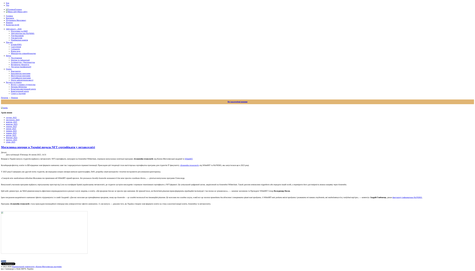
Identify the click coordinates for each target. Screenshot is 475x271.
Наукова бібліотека (19, 87)
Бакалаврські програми (20, 73)
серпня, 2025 (11, 126)
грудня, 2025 (11, 118)
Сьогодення (16, 47)
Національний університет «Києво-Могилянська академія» (37, 267)
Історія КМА (16, 44)
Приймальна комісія (19, 40)
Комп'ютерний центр (20, 91)
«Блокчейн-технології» (189, 165)
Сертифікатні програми (21, 78)
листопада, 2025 (13, 120)
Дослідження (16, 58)
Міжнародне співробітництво (23, 53)
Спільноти (15, 49)
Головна (9, 16)
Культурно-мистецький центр (23, 89)
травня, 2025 (11, 133)
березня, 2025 (11, 138)
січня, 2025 (10, 142)
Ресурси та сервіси (14, 82)
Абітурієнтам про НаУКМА (22, 33)
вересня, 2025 (11, 124)
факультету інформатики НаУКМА (407, 197)
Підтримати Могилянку (16, 20)
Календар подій (12, 25)
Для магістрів (16, 38)
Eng (7, 3)
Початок (4, 98)
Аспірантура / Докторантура (23, 62)
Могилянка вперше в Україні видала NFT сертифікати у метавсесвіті (48, 147)
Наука (8, 56)
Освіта (9, 69)
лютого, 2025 (11, 140)
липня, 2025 (11, 129)
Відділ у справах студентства (23, 85)
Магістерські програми (20, 76)
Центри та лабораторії (20, 60)
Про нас (9, 42)
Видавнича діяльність (20, 65)
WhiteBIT (189, 159)
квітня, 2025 (11, 135)
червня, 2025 (11, 131)
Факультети (16, 71)
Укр (7, 5)
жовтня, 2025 (11, 122)
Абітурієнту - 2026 (14, 29)
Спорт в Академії (18, 93)
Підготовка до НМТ (19, 31)
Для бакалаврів (17, 36)
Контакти (10, 18)
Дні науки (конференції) (21, 67)
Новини (9, 23)
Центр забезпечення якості (22, 80)
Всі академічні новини (237, 102)
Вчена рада (15, 51)
